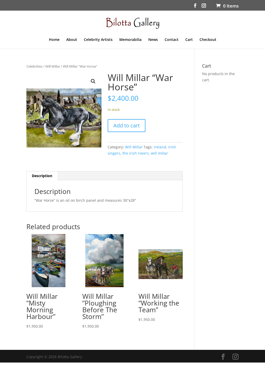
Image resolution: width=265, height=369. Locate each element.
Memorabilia (130, 40)
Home (54, 40)
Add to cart (126, 125)
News (153, 40)
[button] (93, 81)
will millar (159, 153)
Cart (189, 40)
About (71, 40)
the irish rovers (135, 153)
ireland (160, 146)
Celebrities (34, 66)
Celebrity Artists (98, 40)
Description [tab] (42, 175)
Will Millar (52, 66)
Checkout (208, 40)
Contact (172, 40)
